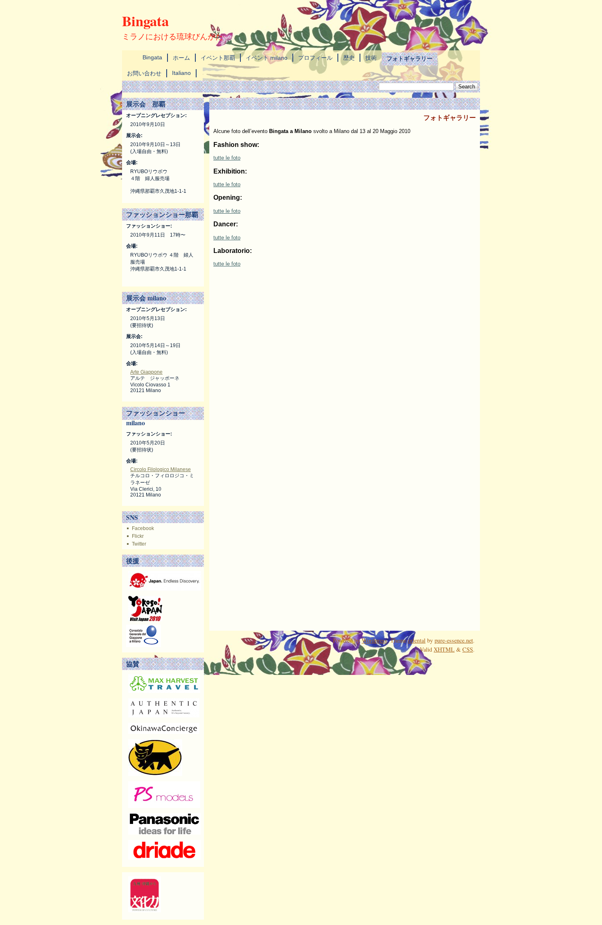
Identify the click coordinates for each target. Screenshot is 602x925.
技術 (371, 57)
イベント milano (266, 57)
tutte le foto (226, 158)
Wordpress (374, 640)
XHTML (444, 649)
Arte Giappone (146, 372)
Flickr (138, 536)
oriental (416, 640)
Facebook (143, 528)
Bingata (145, 20)
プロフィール (315, 57)
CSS (467, 649)
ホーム (181, 57)
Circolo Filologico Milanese (160, 469)
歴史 (349, 57)
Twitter (139, 544)
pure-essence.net (454, 640)
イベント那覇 (218, 57)
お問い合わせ (144, 73)
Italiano (181, 73)
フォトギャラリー (409, 58)
